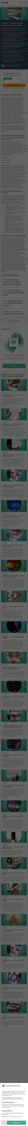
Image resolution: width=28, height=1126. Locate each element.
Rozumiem (16, 1122)
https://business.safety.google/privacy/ (14, 1116)
